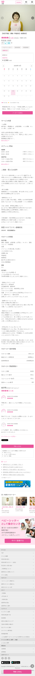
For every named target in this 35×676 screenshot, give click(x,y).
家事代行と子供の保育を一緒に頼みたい (14, 469)
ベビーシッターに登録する (7, 581)
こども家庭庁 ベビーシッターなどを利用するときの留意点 (15, 637)
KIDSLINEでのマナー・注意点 (8, 562)
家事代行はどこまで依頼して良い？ (13, 464)
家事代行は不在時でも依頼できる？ (13, 467)
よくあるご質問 (5, 642)
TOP (2, 553)
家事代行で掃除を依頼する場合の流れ (13, 475)
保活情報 (3, 618)
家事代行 (5, 50)
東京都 (4, 40)
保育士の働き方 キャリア (7, 621)
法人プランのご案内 (6, 627)
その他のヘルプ (5, 477)
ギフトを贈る (4, 575)
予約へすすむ (17, 446)
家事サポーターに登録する (7, 584)
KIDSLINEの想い (5, 559)
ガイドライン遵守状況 (6, 630)
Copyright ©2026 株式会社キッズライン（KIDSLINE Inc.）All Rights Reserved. (17, 667)
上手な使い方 (4, 596)
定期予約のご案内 (5, 605)
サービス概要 (4, 556)
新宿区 (9, 40)
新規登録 (19, 2)
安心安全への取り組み (6, 565)
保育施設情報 (4, 633)
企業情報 (3, 648)
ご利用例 (3, 593)
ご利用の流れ (4, 599)
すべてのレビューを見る (8, 436)
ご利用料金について (6, 568)
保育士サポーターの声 (6, 587)
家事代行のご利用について (7, 572)
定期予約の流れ (5, 602)
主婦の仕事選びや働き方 (7, 624)
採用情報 (3, 652)
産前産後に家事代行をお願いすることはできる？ (17, 472)
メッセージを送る (17, 113)
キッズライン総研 (5, 611)
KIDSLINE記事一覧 (6, 614)
